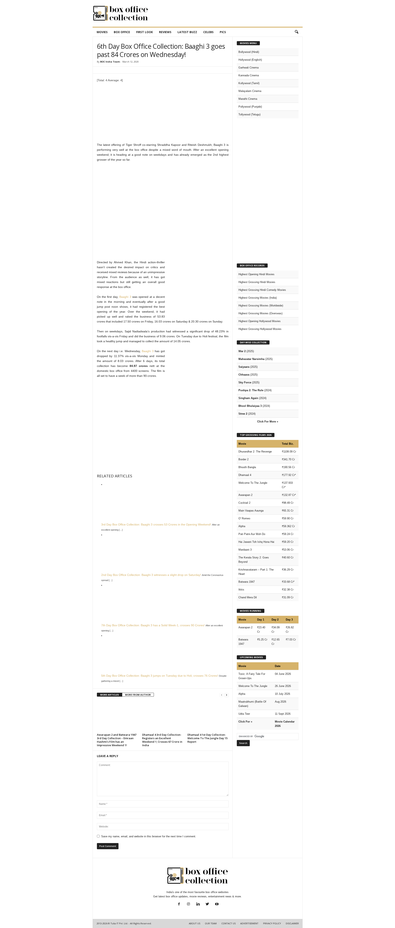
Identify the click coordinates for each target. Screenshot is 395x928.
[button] (296, 32)
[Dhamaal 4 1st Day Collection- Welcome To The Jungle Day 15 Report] (208, 716)
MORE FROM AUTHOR (138, 694)
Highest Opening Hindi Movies (256, 274)
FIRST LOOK (144, 32)
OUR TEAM (211, 923)
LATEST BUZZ (187, 32)
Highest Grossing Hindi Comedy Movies (262, 289)
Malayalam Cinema (249, 91)
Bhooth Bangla (247, 467)
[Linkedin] (198, 904)
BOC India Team (110, 61)
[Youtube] (216, 904)
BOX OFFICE (122, 32)
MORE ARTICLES (109, 694)
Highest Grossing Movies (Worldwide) (260, 305)
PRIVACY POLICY (272, 923)
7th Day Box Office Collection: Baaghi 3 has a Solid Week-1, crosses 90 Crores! (153, 625)
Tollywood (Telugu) (249, 114)
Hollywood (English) (250, 59)
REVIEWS (165, 32)
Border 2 (243, 459)
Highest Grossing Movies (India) (257, 297)
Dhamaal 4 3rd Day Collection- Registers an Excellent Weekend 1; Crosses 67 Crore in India (162, 740)
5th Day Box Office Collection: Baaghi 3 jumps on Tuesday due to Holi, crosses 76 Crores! (159, 675)
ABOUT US (194, 923)
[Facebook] (179, 904)
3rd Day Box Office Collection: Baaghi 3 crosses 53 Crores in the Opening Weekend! (156, 524)
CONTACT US (228, 923)
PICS (223, 32)
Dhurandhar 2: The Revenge (255, 451)
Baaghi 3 (125, 296)
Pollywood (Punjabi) (250, 106)
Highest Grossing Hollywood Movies (259, 329)
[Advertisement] (228, 13)
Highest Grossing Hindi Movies (256, 282)
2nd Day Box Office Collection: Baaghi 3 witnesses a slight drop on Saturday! (151, 575)
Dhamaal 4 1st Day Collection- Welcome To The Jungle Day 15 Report (207, 738)
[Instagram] (188, 904)
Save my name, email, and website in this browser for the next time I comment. (148, 836)
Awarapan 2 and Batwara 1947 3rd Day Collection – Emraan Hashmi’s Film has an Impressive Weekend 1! (116, 740)
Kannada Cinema (248, 75)
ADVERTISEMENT (249, 923)
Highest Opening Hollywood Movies (259, 321)
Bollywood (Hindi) (248, 51)
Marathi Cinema (247, 98)
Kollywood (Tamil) (248, 83)
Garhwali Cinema (248, 67)
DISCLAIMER (292, 923)
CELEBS (208, 32)
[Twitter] (207, 904)
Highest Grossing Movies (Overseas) (260, 313)
